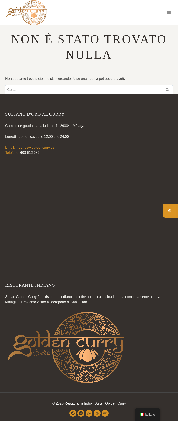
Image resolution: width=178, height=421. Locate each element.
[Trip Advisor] (105, 413)
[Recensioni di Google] (97, 413)
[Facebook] (72, 413)
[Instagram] (80, 413)
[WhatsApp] (89, 413)
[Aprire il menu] (169, 12)
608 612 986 (30, 153)
